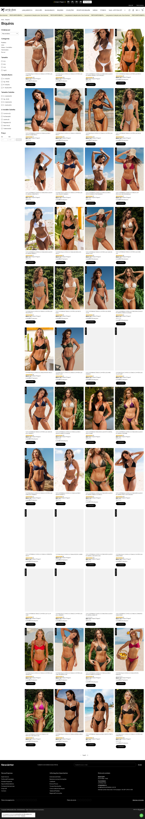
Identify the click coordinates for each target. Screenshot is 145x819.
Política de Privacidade (7, 779)
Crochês (38, 10)
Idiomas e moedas (138, 800)
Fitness (103, 10)
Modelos (3, 42)
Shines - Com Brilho (6, 47)
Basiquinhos (49, 10)
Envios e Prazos (54, 784)
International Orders (55, 777)
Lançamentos (27, 10)
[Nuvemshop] (138, 810)
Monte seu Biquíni (83, 10)
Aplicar (19, 139)
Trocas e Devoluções (55, 786)
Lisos (2, 45)
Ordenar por (5, 30)
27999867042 (102, 783)
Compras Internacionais (8, 786)
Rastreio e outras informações (58, 779)
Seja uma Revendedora (7, 784)
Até (9, 136)
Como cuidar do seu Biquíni (57, 788)
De (2, 136)
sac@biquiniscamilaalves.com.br (107, 787)
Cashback (52, 781)
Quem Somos (5, 777)
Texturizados (4, 50)
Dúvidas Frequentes (6, 781)
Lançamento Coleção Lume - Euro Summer (16, 15)
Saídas (95, 10)
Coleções (70, 10)
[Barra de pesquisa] (129, 10)
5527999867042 (121, 777)
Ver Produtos (87, 2)
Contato (3, 791)
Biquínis (60, 10)
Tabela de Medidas (55, 791)
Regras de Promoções (56, 793)
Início (2, 19)
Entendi (23, 815)
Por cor (3, 52)
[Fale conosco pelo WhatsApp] (141, 815)
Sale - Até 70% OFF (115, 10)
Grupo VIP (4, 788)
